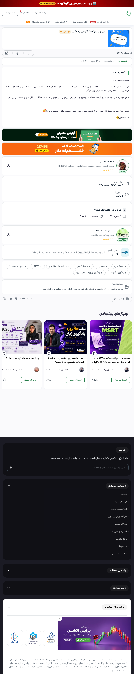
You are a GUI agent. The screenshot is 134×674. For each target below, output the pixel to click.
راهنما (34, 12)
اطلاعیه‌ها (24, 12)
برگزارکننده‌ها (122, 539)
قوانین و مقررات (120, 531)
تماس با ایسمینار (120, 554)
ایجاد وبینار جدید (119, 509)
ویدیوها (124, 494)
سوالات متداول (120, 524)
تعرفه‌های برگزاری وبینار (117, 516)
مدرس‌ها (123, 546)
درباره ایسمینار (121, 501)
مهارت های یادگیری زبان (51, 289)
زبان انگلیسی (101, 289)
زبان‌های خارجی (116, 289)
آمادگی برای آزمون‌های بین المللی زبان (79, 289)
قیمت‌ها (43, 12)
